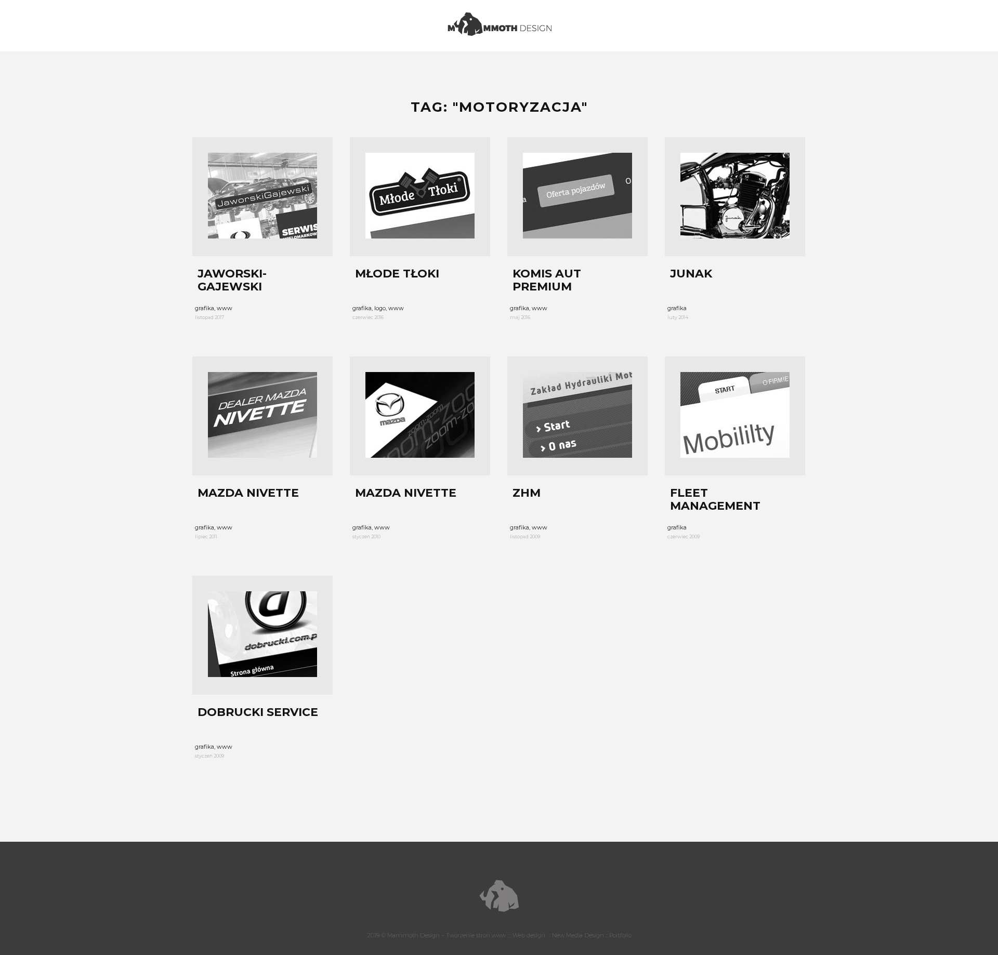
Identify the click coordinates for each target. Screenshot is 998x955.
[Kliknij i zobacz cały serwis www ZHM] (577, 415)
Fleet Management (715, 499)
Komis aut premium (547, 280)
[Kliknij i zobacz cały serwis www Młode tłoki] (420, 196)
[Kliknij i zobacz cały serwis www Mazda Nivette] (262, 415)
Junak (691, 274)
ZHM (527, 493)
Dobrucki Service (258, 712)
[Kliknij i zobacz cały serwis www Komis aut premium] (577, 196)
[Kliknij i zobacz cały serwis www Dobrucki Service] (262, 635)
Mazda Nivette (248, 493)
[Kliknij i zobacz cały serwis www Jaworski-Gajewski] (262, 196)
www (224, 308)
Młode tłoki (397, 274)
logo (380, 308)
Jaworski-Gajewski (232, 280)
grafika (204, 308)
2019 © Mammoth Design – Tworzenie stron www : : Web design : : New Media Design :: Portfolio (499, 935)
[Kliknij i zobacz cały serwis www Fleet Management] (735, 415)
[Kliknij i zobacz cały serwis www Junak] (735, 196)
